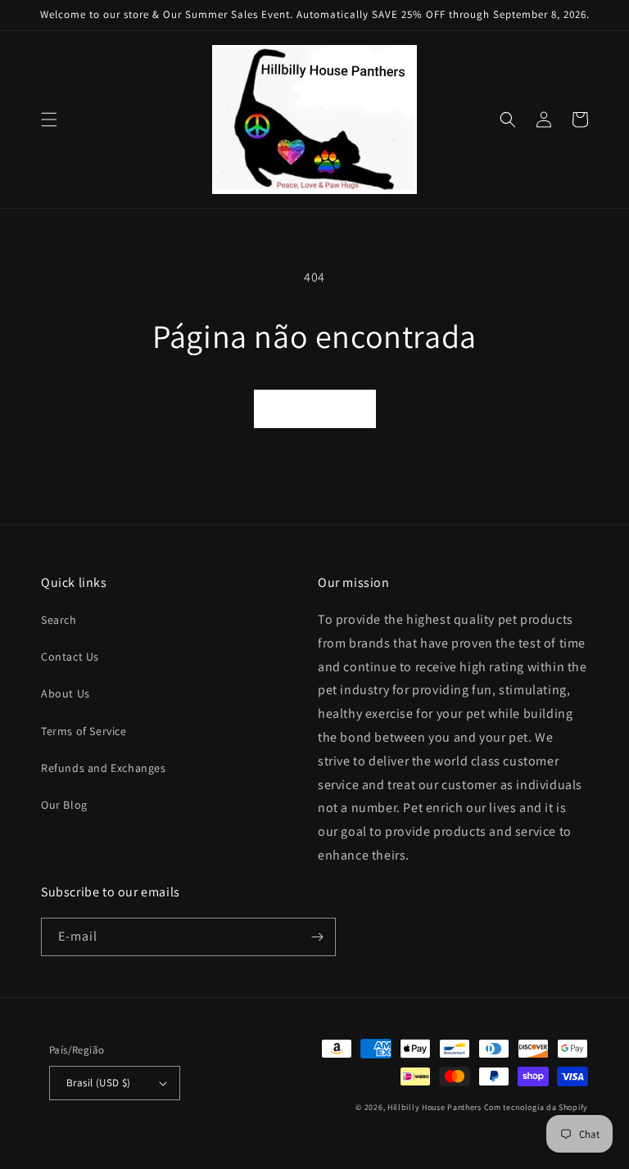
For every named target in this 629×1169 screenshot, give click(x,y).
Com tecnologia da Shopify (536, 1107)
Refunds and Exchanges (103, 768)
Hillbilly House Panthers (434, 1107)
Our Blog (64, 804)
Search (59, 619)
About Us (65, 693)
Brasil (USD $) (98, 1083)
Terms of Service (84, 731)
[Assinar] (317, 937)
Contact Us (70, 656)
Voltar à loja (314, 409)
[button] (49, 120)
